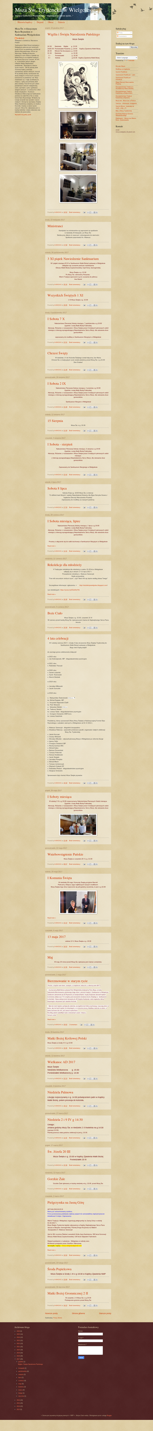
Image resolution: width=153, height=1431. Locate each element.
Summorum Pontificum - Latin (125, 75)
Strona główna (78, 1313)
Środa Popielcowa (59, 1269)
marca (20, 1390)
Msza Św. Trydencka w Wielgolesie (55, 9)
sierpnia (21, 1374)
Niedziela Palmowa (60, 1092)
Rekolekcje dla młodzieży (64, 564)
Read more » (51, 546)
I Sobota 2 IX (56, 383)
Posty (120, 33)
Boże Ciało (54, 613)
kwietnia (21, 1387)
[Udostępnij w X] (92, 212)
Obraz (50, 22)
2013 (18, 1409)
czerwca (21, 1380)
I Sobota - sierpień (59, 444)
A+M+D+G (20, 38)
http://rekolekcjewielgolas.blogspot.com (93, 585)
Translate (131, 60)
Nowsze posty (51, 1313)
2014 (18, 1406)
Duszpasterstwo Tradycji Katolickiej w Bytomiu (124, 97)
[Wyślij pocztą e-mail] (88, 212)
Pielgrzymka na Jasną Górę (65, 1202)
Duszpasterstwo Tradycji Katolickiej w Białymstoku (124, 92)
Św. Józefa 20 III (58, 1151)
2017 (18, 1359)
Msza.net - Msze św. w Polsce (126, 100)
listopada (21, 1368)
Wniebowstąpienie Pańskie (65, 854)
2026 (18, 1331)
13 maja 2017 (56, 936)
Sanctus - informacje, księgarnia (126, 103)
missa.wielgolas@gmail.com (72, 1246)
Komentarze (122, 36)
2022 (18, 1343)
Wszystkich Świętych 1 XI (65, 295)
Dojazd (40, 22)
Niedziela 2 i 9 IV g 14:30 (65, 1119)
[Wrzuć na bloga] (90, 212)
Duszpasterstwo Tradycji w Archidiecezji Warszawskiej (124, 87)
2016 (18, 1400)
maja (20, 1384)
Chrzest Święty (57, 353)
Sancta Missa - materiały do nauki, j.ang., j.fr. (125, 107)
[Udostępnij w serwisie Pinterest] (97, 212)
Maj (50, 957)
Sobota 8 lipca (57, 488)
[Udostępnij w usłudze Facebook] (94, 212)
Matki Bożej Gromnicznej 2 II (67, 1293)
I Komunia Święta (59, 877)
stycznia (21, 1396)
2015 (18, 1403)
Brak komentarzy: (75, 212)
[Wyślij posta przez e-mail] (84, 212)
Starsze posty (105, 1313)
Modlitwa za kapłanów (123, 69)
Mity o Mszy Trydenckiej (124, 111)
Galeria (61, 22)
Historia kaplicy (25, 22)
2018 (18, 1356)
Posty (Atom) (57, 1318)
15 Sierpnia (55, 420)
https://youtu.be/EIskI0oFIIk (70, 590)
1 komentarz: (73, 1024)
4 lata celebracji (57, 638)
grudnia (21, 1361)
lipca (20, 1377)
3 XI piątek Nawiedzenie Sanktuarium (73, 258)
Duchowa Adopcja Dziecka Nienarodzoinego (124, 114)
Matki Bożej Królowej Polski (67, 1038)
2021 (18, 1346)
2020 (18, 1350)
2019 (18, 1353)
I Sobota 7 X (56, 318)
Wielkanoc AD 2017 (61, 1062)
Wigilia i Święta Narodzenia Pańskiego (73, 34)
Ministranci (55, 226)
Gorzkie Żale (56, 1178)
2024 (18, 1337)
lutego (20, 1393)
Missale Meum (120, 66)
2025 (18, 1334)
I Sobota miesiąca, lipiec (63, 521)
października (22, 1371)
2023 (18, 1340)
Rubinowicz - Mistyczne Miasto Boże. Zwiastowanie (126, 119)
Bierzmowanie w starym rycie (67, 980)
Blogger (109, 1415)
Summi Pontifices (121, 72)
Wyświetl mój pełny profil (23, 114)
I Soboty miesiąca (59, 796)
